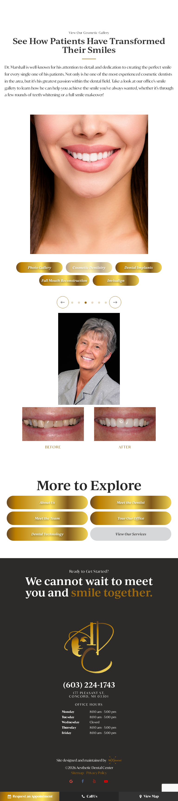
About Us (47, 502)
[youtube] (106, 781)
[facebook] (82, 781)
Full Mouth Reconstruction (64, 280)
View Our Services (130, 533)
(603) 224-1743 (89, 684)
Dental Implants (138, 267)
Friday (67, 733)
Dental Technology (47, 533)
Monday (68, 712)
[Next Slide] (115, 302)
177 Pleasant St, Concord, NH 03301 (89, 694)
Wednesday (70, 722)
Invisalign (115, 280)
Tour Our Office (131, 518)
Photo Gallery (39, 267)
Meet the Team (47, 518)
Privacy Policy (96, 772)
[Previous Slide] (63, 302)
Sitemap (77, 772)
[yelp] (94, 781)
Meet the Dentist (131, 502)
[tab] (72, 302)
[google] (71, 781)
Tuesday (68, 717)
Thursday (69, 727)
